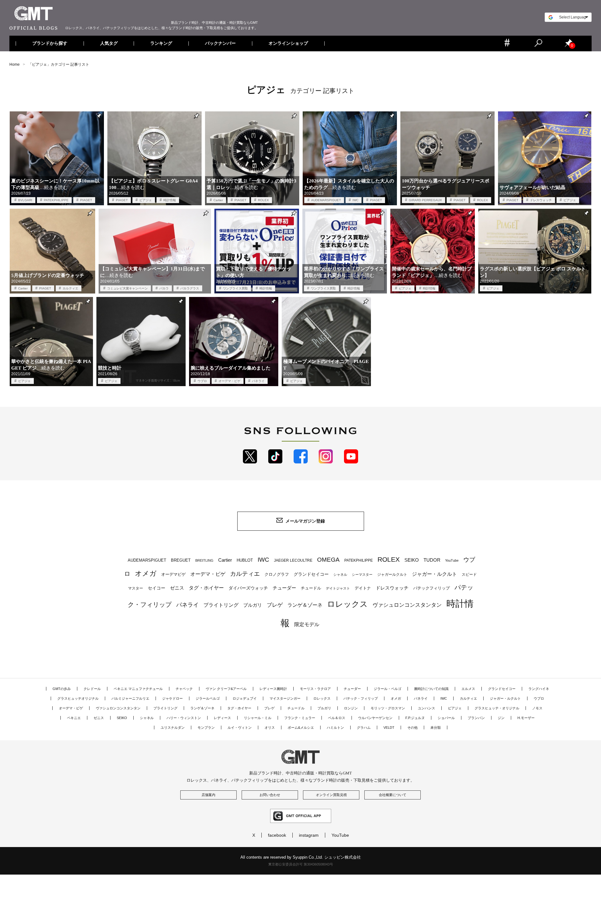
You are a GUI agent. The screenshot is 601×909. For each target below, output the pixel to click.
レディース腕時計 (273, 689)
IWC (355, 200)
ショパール (446, 718)
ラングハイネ (538, 689)
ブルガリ (252, 605)
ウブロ (202, 381)
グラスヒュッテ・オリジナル (497, 708)
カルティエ (70, 288)
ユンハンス (426, 708)
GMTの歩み (62, 689)
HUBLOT (245, 560)
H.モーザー (526, 718)
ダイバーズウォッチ (248, 588)
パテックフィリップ (431, 588)
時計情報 (169, 200)
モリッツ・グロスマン (388, 708)
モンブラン (206, 727)
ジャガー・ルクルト (434, 574)
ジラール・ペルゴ (387, 689)
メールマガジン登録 (305, 520)
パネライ (258, 381)
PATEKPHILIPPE (56, 200)
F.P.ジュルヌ (415, 718)
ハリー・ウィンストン (184, 718)
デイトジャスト (338, 588)
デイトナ (363, 588)
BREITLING (204, 560)
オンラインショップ (288, 43)
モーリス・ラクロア (315, 689)
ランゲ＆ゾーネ (304, 605)
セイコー (156, 588)
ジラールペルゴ (208, 698)
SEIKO (411, 560)
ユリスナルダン (173, 727)
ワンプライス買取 (235, 288)
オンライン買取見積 (331, 795)
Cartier (218, 200)
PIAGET (86, 200)
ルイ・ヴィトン (240, 727)
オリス (270, 727)
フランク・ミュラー (299, 718)
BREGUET (181, 560)
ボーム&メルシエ (301, 727)
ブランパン (476, 718)
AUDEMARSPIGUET (326, 200)
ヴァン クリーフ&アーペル (226, 689)
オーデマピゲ (173, 574)
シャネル (340, 574)
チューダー (284, 587)
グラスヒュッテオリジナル (78, 698)
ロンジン (351, 708)
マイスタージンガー (285, 698)
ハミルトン (335, 727)
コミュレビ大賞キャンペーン (127, 288)
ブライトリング (221, 605)
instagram (309, 835)
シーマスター (362, 574)
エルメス (468, 689)
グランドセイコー (311, 574)
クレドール (92, 689)
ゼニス (177, 587)
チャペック (184, 689)
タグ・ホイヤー (206, 587)
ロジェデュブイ (245, 698)
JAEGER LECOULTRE (293, 560)
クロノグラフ (277, 574)
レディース (222, 718)
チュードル (311, 588)
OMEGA (328, 559)
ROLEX (263, 200)
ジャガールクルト (392, 574)
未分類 (435, 727)
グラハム (364, 727)
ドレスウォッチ (541, 200)
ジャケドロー (172, 698)
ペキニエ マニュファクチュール (138, 689)
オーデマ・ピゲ (229, 381)
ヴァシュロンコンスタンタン (407, 605)
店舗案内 (208, 795)
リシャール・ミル (257, 718)
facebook (277, 835)
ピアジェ (145, 200)
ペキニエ (74, 718)
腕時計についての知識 (431, 689)
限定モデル (306, 624)
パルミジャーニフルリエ (130, 698)
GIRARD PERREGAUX (425, 200)
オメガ (146, 573)
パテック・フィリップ (360, 698)
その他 (412, 727)
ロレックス (347, 604)
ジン (501, 718)
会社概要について (392, 795)
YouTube (452, 560)
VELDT (388, 727)
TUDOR (432, 560)
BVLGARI (25, 200)
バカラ (164, 288)
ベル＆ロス (336, 718)
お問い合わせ (269, 795)
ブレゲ (275, 605)
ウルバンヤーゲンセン (375, 718)
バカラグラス (189, 288)
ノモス (537, 708)
